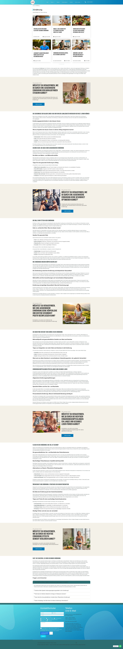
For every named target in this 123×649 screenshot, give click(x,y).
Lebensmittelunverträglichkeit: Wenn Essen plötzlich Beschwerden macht (41, 54)
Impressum (48, 642)
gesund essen (86, 41)
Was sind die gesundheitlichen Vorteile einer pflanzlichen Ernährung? (52, 597)
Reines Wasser (50, 618)
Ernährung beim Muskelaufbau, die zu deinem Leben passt (60, 54)
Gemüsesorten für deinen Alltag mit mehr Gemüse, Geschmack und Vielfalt (79, 30)
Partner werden (77, 2)
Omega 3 (44, 618)
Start (47, 2)
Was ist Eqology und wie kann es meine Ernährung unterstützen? (51, 600)
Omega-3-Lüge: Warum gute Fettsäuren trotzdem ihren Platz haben (59, 30)
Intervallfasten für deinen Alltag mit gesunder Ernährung (41, 29)
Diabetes (50, 620)
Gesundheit (44, 619)
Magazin (58, 2)
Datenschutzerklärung (42, 642)
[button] (61, 582)
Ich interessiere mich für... (46, 616)
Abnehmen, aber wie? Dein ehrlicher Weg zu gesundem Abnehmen (78, 54)
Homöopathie (58, 618)
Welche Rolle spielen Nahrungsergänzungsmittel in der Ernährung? (52, 590)
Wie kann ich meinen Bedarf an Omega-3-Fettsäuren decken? (50, 593)
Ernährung (47, 17)
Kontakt (71, 2)
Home (34, 5)
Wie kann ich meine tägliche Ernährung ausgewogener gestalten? (51, 582)
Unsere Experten (65, 2)
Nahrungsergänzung (52, 619)
